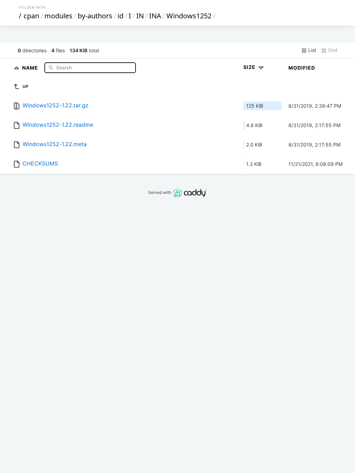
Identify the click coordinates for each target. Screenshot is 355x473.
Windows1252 (188, 15)
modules (58, 15)
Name (31, 67)
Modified (301, 68)
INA (155, 15)
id (120, 15)
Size (250, 67)
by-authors (95, 15)
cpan (31, 15)
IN (140, 15)
